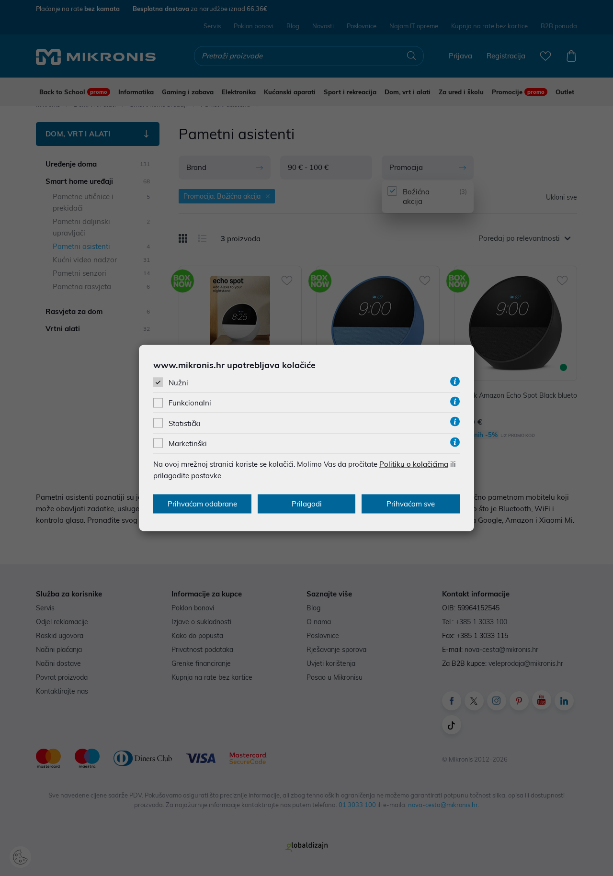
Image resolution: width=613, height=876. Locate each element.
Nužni (178, 382)
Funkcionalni (190, 402)
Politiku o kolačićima (413, 463)
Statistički (185, 422)
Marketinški (188, 443)
